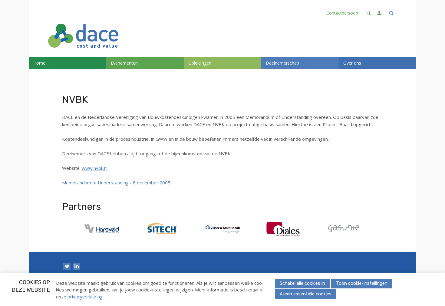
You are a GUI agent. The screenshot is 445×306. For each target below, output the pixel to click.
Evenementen (124, 63)
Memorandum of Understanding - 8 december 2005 (116, 183)
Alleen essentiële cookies (305, 294)
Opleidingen (199, 63)
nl (368, 13)
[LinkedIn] (76, 266)
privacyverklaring (85, 297)
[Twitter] (67, 266)
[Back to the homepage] (83, 36)
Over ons (352, 63)
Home (39, 63)
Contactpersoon (342, 13)
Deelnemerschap (282, 63)
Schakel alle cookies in (302, 283)
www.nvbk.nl (94, 168)
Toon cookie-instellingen (361, 283)
